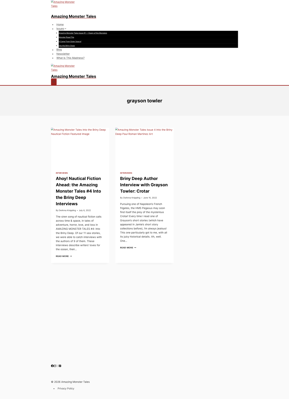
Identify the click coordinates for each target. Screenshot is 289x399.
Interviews (62, 173)
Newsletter (63, 53)
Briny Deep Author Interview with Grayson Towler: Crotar (144, 185)
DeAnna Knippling (67, 210)
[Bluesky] (57, 366)
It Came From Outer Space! (70, 41)
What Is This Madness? (70, 57)
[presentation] (80, 147)
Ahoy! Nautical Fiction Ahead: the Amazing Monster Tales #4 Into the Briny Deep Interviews (78, 191)
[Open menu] (54, 82)
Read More (64, 256)
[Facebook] (52, 366)
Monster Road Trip (66, 37)
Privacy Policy (66, 388)
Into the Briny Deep (67, 46)
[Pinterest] (60, 366)
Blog (59, 49)
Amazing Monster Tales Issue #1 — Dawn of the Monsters (83, 33)
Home (60, 24)
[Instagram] (55, 366)
